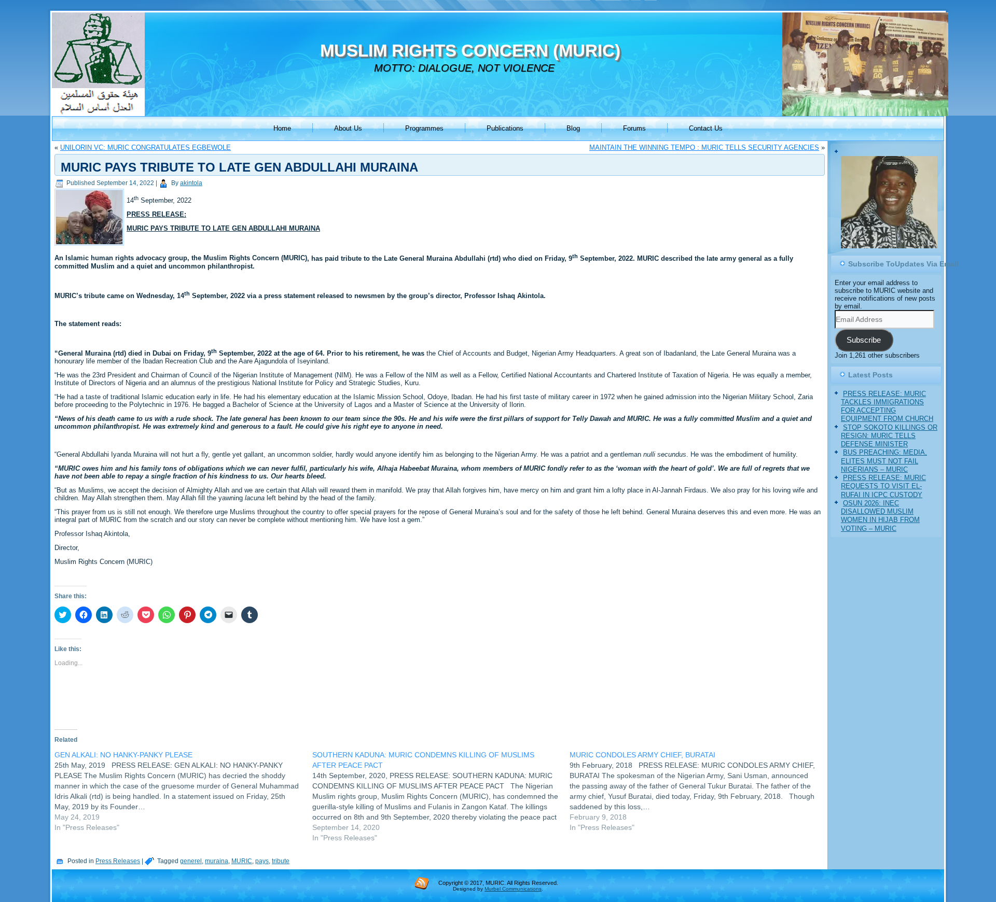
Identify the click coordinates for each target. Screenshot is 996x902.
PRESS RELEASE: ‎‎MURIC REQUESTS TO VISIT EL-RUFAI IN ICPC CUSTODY (883, 486)
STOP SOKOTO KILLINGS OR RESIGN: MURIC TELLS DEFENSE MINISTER (889, 436)
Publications (505, 128)
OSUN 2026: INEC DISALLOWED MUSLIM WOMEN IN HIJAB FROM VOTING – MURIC (880, 515)
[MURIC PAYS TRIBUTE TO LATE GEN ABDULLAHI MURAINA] (90, 246)
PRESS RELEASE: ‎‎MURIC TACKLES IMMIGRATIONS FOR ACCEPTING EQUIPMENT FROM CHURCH (887, 406)
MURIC (241, 861)
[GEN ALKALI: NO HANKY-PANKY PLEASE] (183, 791)
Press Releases (117, 861)
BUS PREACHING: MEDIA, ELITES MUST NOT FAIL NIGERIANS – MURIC (884, 460)
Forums (634, 128)
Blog (573, 128)
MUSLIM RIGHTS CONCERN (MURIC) (470, 50)
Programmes (424, 128)
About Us (348, 128)
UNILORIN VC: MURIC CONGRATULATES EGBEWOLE (145, 147)
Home (282, 128)
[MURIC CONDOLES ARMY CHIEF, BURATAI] (698, 791)
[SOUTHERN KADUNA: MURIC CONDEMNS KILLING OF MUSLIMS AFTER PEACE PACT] (441, 796)
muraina (216, 861)
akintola (191, 183)
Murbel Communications (513, 889)
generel (191, 861)
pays (262, 861)
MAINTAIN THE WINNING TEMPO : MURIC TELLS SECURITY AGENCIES (704, 147)
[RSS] (421, 883)
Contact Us (706, 128)
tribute (280, 861)
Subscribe (864, 340)
